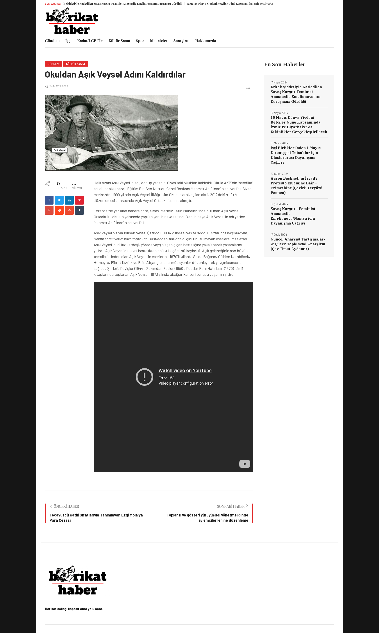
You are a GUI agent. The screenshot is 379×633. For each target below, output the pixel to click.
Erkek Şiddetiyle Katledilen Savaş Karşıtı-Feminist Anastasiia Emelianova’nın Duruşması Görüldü (106, 3)
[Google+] (49, 210)
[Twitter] (59, 200)
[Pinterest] (79, 200)
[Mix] (69, 210)
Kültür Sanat (75, 63)
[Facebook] (49, 200)
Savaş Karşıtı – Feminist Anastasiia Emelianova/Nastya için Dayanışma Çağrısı (293, 216)
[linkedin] (69, 200)
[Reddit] (59, 210)
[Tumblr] (79, 210)
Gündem (53, 63)
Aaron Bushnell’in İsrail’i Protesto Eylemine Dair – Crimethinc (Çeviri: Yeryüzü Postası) (296, 185)
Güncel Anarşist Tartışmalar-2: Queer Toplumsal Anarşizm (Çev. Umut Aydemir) (298, 244)
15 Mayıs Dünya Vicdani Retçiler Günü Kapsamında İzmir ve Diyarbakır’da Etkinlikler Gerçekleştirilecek (239, 3)
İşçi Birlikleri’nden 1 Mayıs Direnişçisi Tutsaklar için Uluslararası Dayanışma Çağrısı (296, 155)
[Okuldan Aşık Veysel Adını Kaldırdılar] (111, 133)
